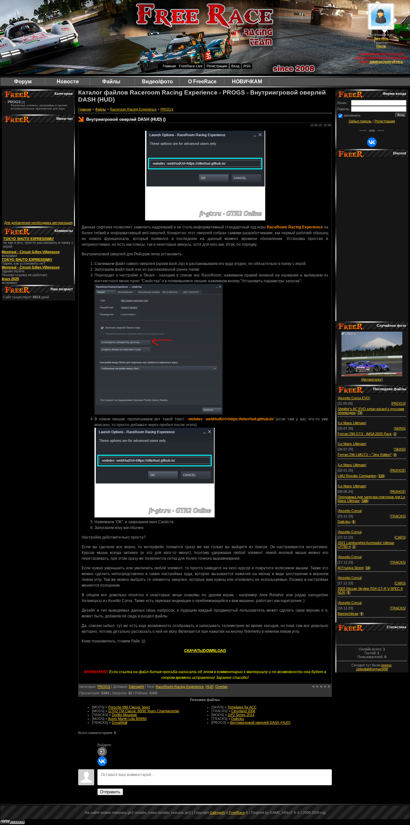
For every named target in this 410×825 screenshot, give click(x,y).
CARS (400, 537)
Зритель (381, 38)
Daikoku (237, 719)
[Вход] (102, 751)
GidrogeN (136, 687)
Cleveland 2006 (243, 711)
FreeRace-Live (190, 66)
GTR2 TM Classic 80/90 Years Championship (143, 711)
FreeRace (237, 812)
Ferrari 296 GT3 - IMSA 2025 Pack (365, 434)
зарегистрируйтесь (386, 61)
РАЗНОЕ (398, 470)
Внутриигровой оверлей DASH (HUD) (260, 722)
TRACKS (398, 516)
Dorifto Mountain (124, 715)
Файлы (100, 109)
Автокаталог (372, 379)
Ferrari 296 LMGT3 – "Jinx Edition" (365, 455)
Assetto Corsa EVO (354, 398)
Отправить (110, 791)
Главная (169, 66)
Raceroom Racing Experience (133, 109)
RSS (246, 66)
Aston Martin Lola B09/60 (127, 719)
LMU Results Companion (357, 476)
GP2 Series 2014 (241, 715)
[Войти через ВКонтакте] (102, 761)
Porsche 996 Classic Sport (129, 707)
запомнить (352, 115)
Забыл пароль (360, 121)
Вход (235, 66)
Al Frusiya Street (351, 568)
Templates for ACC (242, 707)
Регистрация (217, 66)
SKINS (400, 428)
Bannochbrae (348, 613)
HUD (209, 687)
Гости (381, 46)
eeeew (386, 665)
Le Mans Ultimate (352, 423)
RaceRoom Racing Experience (180, 687)
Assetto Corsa (350, 511)
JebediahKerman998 (372, 669)
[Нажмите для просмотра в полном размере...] (158, 413)
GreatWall (119, 722)
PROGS (14, 102)
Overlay (221, 687)
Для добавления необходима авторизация (38, 223)
